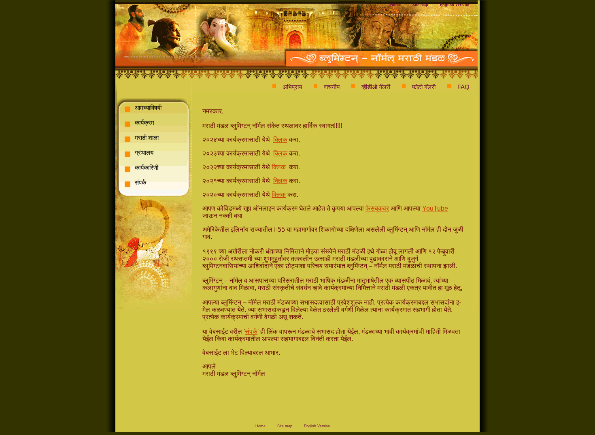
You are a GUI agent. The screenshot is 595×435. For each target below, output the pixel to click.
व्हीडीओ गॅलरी (375, 86)
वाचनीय (332, 86)
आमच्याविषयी (148, 107)
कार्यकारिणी (146, 167)
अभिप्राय (292, 86)
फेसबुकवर (377, 208)
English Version (455, 5)
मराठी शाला (147, 137)
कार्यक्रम (144, 122)
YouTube (435, 208)
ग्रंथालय (144, 152)
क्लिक (280, 139)
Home (395, 5)
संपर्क (140, 182)
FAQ (463, 86)
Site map (420, 5)
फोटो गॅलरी (424, 86)
